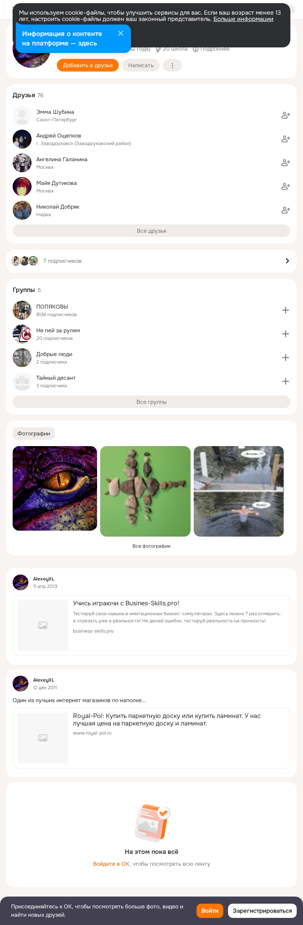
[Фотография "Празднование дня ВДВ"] (239, 491)
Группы (24, 290)
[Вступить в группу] (285, 310)
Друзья (24, 95)
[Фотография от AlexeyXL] (55, 488)
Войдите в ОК (111, 863)
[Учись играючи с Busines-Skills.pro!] (151, 625)
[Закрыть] (121, 34)
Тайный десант (56, 377)
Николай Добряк (57, 206)
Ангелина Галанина (62, 159)
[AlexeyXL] (20, 582)
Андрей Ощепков (58, 135)
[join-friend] (285, 115)
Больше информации (243, 19)
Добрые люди (54, 354)
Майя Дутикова (56, 183)
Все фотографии (151, 546)
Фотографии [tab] (33, 433)
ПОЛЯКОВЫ (52, 306)
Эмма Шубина (55, 111)
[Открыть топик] (151, 700)
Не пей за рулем (58, 330)
